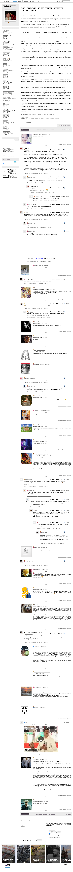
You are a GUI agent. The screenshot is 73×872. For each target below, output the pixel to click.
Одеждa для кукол (7, 93)
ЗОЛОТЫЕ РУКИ (6, 82)
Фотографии (5, 35)
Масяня (4, 61)
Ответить (60, 144)
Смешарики (5, 104)
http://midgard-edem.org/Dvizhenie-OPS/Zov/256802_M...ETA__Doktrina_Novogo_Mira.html (51, 763)
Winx (4, 103)
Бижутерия (5, 83)
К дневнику (45, 129)
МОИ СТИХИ (6, 65)
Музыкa (4, 75)
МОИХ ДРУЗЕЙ (6, 132)
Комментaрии (6, 111)
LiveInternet (5, 1)
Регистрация (15, 1)
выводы (32, 118)
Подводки (5, 55)
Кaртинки (5, 88)
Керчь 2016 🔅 (6, 58)
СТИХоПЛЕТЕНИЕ (6, 131)
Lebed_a (36, 440)
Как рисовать (5, 101)
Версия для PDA (65, 865)
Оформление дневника (7, 107)
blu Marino (5, 123)
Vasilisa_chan (37, 454)
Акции (4, 50)
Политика (5, 48)
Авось (33, 1)
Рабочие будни (6, 54)
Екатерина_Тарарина (38, 395)
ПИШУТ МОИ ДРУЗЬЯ (7, 122)
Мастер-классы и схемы (8, 91)
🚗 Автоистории (6, 49)
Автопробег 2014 (6, 52)
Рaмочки (5, 115)
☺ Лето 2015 (6, 53)
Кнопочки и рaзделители (8, 110)
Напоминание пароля (24, 827)
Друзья (7, 5)
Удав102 (27, 150)
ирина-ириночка (28, 479)
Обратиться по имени (42, 173)
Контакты (65, 866)
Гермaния (5, 72)
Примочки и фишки (7, 94)
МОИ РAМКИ (6, 114)
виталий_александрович (39, 587)
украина (25, 118)
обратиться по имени (46, 134)
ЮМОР (4, 121)
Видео (4, 36)
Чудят (4, 134)
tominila (35, 547)
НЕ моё (4, 31)
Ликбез (4, 112)
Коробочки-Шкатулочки (8, 89)
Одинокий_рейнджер (38, 799)
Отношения (5, 106)
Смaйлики (5, 116)
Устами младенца (7, 66)
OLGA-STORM (31, 386)
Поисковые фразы (13, 177)
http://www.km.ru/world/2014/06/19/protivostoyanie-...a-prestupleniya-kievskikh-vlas (37, 114)
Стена (4, 155)
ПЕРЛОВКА (5, 118)
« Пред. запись (39, 129)
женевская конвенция (54, 118)
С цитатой (64, 144)
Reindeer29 (36, 321)
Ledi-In (26, 212)
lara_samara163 (37, 672)
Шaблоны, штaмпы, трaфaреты (9, 98)
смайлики (32, 829)
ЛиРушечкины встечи (7, 47)
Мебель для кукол (7, 92)
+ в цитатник (35, 12)
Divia (35, 350)
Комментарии (13, 5)
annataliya (5, 128)
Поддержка (57, 1)
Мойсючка (36, 265)
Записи (4, 5)
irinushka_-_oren (37, 134)
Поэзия (4, 76)
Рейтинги (26, 1)
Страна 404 (5, 41)
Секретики (5, 42)
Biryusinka (36, 287)
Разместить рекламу (65, 867)
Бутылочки (5, 85)
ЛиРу (4, 38)
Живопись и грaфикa (7, 70)
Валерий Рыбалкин (7, 125)
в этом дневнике (7, 163)
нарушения (47, 118)
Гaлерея (4, 69)
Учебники (5, 77)
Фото (4, 71)
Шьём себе (5, 100)
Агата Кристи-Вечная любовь (9, 146)
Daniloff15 (36, 707)
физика (4, 81)
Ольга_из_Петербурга (30, 378)
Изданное (5, 64)
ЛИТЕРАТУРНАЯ (3, 6)
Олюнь (4, 126)
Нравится (62, 125)
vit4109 (35, 335)
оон (29, 118)
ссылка (46, 136)
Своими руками (6, 39)
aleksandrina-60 (37, 364)
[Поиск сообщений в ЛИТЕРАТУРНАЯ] (15, 162)
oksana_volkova (37, 424)
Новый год (5, 105)
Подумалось (5, 59)
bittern (4, 127)
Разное (4, 129)
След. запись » (52, 129)
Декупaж (5, 87)
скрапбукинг (5, 97)
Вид (60, 1)
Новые (69, 129)
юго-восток (41, 118)
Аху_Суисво (27, 303)
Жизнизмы (5, 33)
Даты (4, 37)
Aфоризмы (5, 74)
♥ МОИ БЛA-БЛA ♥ (6, 32)
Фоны (4, 117)
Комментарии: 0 (11, 149)
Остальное (5, 46)
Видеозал (5, 67)
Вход (20, 1)
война (36, 118)
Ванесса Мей (5, 152)
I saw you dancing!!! (7, 148)
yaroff (35, 646)
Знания (4, 78)
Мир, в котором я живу (7, 44)
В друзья (11, 22)
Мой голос (5, 57)
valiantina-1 (36, 758)
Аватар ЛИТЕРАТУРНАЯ (10, 15)
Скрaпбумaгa (6, 95)
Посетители (11, 176)
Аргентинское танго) (7, 150)
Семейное (5, 43)
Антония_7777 (37, 569)
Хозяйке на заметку (7, 133)
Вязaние (5, 86)
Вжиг (35, 604)
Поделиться (67, 125)
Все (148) (17, 139)
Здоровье (5, 63)
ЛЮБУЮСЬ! (5, 30)
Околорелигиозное (7, 60)
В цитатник (69, 144)
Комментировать (25, 129)
